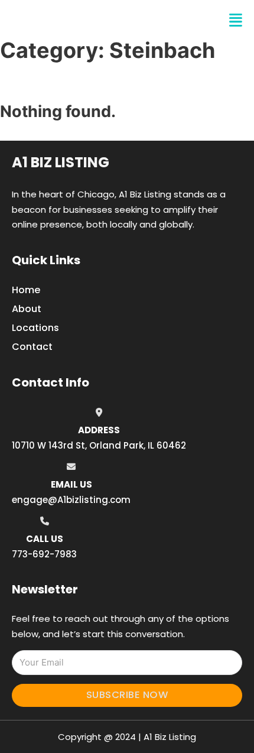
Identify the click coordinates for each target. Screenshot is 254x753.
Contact (32, 346)
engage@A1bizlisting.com (71, 500)
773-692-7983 (44, 554)
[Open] (235, 20)
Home (26, 290)
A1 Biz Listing (60, 162)
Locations (35, 328)
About (26, 309)
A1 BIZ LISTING (68, 20)
